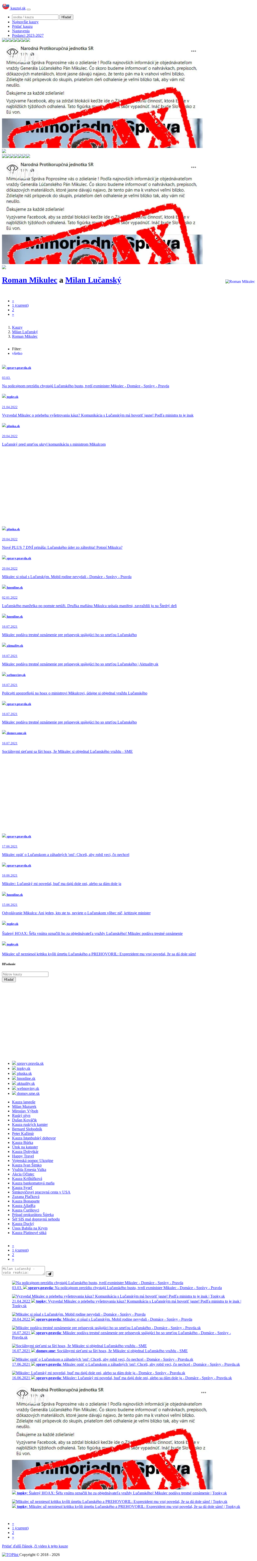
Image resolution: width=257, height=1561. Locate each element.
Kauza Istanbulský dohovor (34, 1138)
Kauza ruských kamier (30, 1124)
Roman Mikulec (29, 279)
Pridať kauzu (22, 26)
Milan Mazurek (24, 1106)
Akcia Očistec (23, 1174)
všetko (17, 353)
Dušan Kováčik (24, 1120)
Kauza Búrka (22, 1142)
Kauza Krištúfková (27, 1178)
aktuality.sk (25, 1083)
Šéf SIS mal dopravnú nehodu (36, 1219)
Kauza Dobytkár (25, 1151)
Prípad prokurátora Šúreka (33, 1214)
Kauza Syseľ (22, 1187)
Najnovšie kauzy (25, 22)
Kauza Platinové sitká (29, 1233)
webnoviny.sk (27, 1088)
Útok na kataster (25, 1147)
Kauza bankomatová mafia (33, 1183)
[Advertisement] (128, 486)
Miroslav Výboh (25, 1111)
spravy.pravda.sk (30, 1063)
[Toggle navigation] (29, 9)
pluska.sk (24, 1073)
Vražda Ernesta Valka (29, 1169)
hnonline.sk (25, 1078)
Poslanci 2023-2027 (28, 35)
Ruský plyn (21, 1115)
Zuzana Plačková (25, 1196)
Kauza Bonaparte (26, 1201)
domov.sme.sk (28, 1093)
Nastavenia (21, 31)
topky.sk (23, 1068)
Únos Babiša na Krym (29, 1228)
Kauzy (17, 327)
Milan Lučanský (93, 279)
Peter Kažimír (23, 1133)
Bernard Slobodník (27, 1129)
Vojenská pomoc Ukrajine (32, 1160)
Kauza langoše (23, 1102)
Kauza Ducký (23, 1224)
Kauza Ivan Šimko (27, 1165)
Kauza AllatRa (23, 1205)
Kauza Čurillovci (25, 1210)
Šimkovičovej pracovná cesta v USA (41, 1192)
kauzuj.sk (18, 8)
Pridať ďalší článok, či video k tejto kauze (35, 1546)
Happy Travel (23, 1156)
